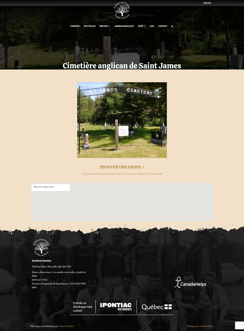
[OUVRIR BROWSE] (110, 26)
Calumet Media (65, 326)
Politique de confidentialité (200, 326)
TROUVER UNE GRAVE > (122, 167)
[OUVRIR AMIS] (145, 26)
